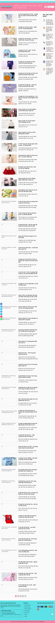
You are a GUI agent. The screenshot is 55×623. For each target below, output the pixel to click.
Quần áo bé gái (17, 5)
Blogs (21, 7)
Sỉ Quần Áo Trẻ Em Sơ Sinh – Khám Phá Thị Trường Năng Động (49, 29)
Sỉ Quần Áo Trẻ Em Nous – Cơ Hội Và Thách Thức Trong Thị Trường (49, 37)
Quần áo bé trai (24, 5)
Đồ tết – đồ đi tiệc (33, 5)
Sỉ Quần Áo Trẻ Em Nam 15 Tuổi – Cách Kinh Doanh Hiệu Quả (49, 49)
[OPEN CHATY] (52, 614)
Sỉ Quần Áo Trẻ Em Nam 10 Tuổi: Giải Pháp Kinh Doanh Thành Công (49, 56)
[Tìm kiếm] (46, 7)
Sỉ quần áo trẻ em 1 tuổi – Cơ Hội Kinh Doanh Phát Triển (49, 43)
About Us (40, 5)
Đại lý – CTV (16, 7)
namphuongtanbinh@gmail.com (9, 613)
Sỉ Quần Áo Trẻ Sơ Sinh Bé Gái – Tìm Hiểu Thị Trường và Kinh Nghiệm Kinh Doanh (49, 71)
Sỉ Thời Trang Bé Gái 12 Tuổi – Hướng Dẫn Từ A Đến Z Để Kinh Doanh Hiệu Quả (49, 22)
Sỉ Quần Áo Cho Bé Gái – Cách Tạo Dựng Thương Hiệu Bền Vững (49, 63)
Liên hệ (24, 7)
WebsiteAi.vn (42, 621)
